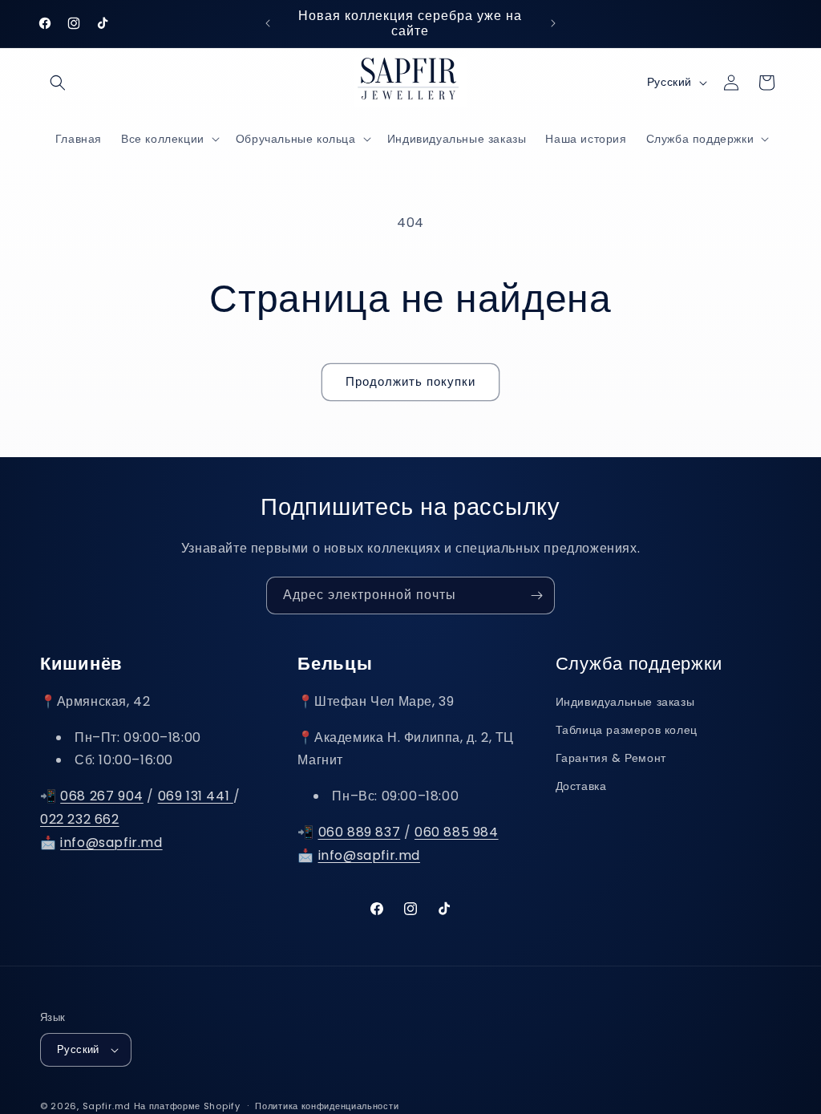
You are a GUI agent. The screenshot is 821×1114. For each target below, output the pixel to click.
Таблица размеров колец (627, 730)
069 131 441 (195, 796)
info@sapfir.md (111, 842)
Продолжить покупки (410, 381)
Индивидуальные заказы (625, 702)
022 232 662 (79, 819)
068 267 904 (102, 796)
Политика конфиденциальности (326, 1106)
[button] (57, 82)
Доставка (581, 786)
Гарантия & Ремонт (611, 758)
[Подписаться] (536, 595)
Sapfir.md (107, 1106)
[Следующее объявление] (553, 23)
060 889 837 (359, 832)
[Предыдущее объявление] (267, 23)
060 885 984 (457, 832)
